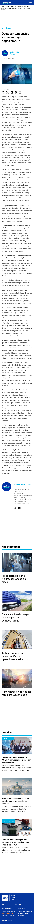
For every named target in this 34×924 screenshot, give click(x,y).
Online (13, 894)
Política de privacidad (25, 909)
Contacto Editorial (8, 909)
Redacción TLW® (14, 51)
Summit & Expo (16, 896)
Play (12, 898)
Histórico (6, 26)
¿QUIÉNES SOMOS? (23, 912)
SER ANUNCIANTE (7, 912)
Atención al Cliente (8, 914)
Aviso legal (21, 914)
